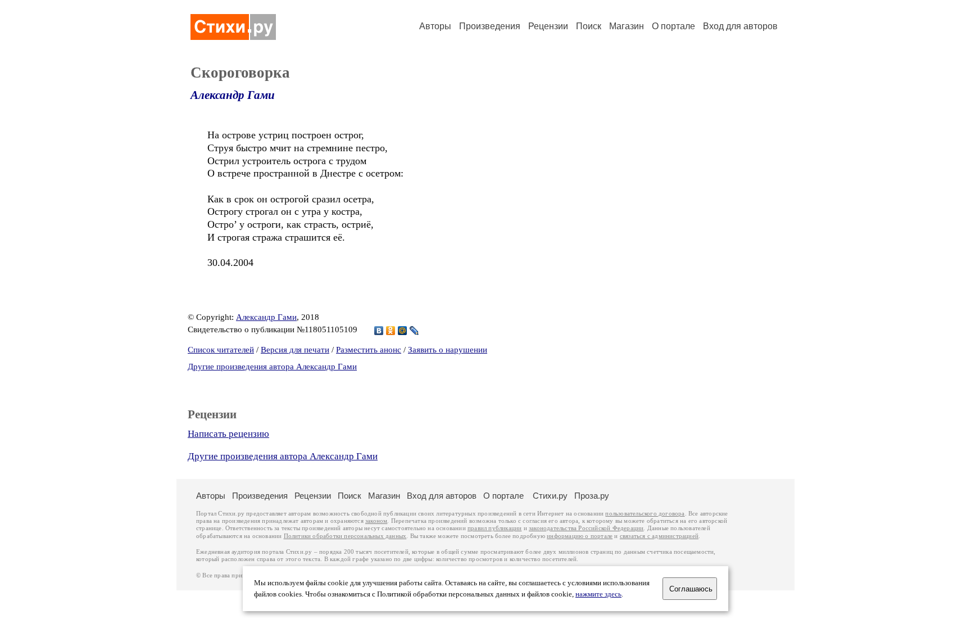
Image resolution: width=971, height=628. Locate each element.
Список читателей (221, 349)
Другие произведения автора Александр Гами (272, 366)
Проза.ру (591, 495)
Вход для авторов (740, 26)
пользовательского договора (644, 513)
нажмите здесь (598, 594)
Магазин (626, 26)
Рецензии (548, 26)
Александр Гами (232, 95)
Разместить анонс (368, 349)
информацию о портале (579, 536)
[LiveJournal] (414, 330)
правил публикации (494, 528)
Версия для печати (295, 349)
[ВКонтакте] (379, 330)
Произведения (489, 26)
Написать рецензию (228, 433)
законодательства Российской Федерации (586, 528)
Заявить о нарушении (447, 349)
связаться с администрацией (659, 536)
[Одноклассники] (391, 330)
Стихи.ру (550, 495)
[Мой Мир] (403, 330)
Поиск (588, 26)
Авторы (435, 26)
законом (376, 521)
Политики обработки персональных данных (345, 536)
